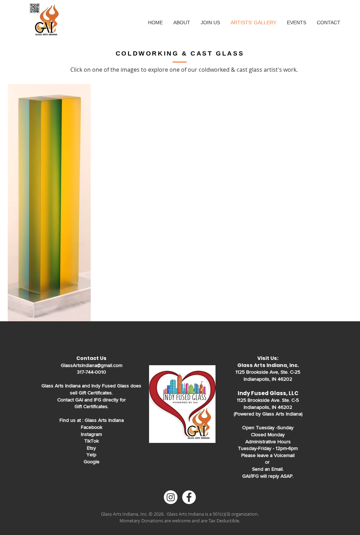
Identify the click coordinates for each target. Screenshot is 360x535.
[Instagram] (171, 497)
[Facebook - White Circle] (189, 497)
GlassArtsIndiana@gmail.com (91, 365)
